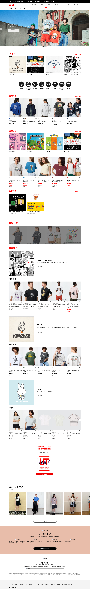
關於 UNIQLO (70, 584)
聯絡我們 (64, 584)
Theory (21, 587)
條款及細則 (58, 584)
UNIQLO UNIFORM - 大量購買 (38, 584)
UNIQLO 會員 (11, 584)
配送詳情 (21, 584)
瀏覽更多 (45, 521)
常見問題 (16, 584)
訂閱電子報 (47, 584)
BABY (24, 8)
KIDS (20, 8)
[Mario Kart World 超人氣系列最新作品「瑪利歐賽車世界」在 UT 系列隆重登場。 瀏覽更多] (44, 45)
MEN (16, 8)
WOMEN (11, 8)
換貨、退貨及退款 (28, 584)
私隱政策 (52, 584)
